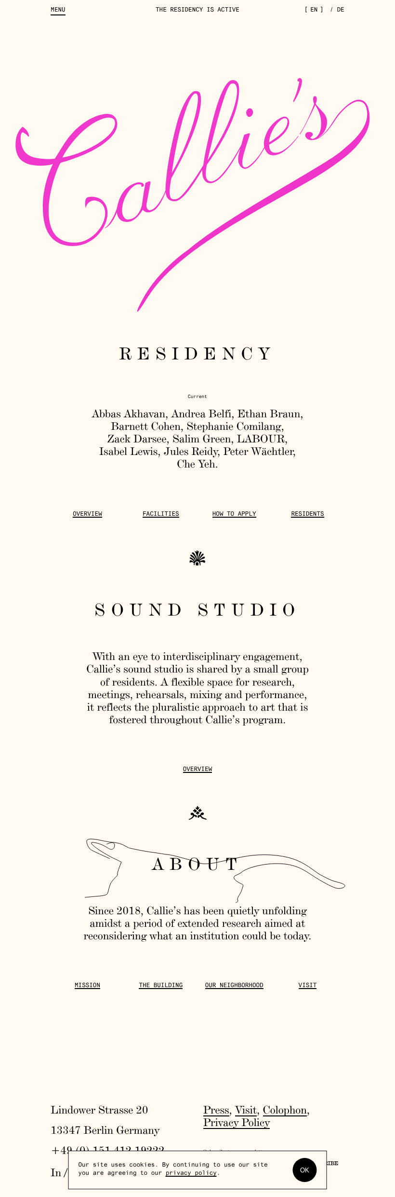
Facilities (161, 515)
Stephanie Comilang (233, 426)
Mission (87, 986)
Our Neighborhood (234, 986)
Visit (308, 986)
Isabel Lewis (128, 451)
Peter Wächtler (258, 451)
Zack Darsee (137, 438)
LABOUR (261, 438)
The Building (161, 986)
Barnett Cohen (146, 426)
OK (304, 1170)
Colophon (285, 1109)
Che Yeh (196, 463)
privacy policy (191, 1174)
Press (216, 1109)
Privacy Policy (236, 1122)
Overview (87, 515)
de (340, 11)
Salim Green (201, 438)
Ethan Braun (269, 413)
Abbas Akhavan (128, 413)
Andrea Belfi (201, 413)
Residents (307, 515)
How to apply (234, 515)
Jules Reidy (190, 451)
